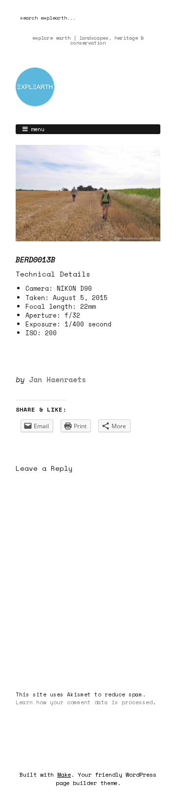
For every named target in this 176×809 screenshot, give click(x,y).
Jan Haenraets (57, 379)
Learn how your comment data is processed (84, 702)
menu (37, 129)
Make (64, 774)
